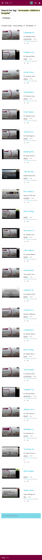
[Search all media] (35, 3)
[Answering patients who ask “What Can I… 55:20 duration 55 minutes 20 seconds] (10, 94)
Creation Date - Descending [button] (11, 26)
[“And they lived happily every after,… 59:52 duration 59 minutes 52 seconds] (10, 451)
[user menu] (39, 3)
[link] (31, 3)
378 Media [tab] (6, 18)
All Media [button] (29, 26)
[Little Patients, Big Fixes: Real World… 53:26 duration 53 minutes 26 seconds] (10, 253)
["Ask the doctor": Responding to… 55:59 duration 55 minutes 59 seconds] (10, 174)
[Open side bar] (2, 3)
